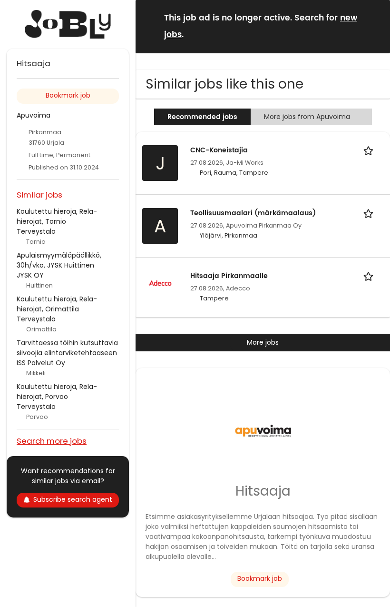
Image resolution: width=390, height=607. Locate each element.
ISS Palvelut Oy (41, 363)
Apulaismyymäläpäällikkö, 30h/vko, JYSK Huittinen (59, 260)
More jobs (263, 342)
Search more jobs (52, 440)
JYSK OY (30, 275)
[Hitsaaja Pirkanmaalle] (160, 282)
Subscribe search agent (72, 499)
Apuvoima (33, 115)
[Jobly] (68, 24)
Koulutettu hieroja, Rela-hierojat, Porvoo (57, 391)
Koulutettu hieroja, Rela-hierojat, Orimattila (57, 304)
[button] (375, 26)
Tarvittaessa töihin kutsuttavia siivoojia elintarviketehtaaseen (67, 348)
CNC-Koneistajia (219, 150)
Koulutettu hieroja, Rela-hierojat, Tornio (57, 216)
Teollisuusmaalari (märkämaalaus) (253, 213)
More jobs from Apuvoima (307, 116)
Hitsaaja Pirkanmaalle (229, 275)
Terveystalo (36, 231)
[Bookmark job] (370, 150)
